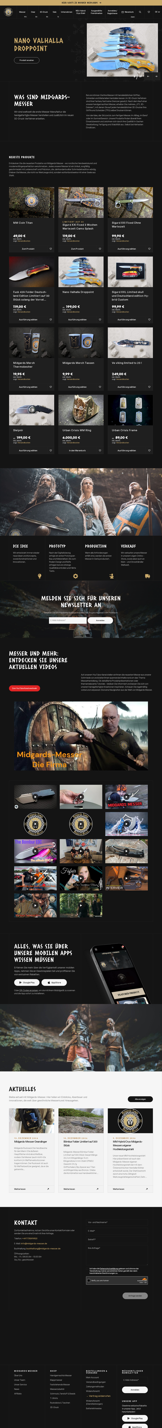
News (16, 1389)
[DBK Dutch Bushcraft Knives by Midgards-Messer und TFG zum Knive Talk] (81, 851)
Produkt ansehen (27, 64)
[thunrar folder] (35, 797)
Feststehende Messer (60, 1384)
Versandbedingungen (96, 1382)
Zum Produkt (28, 249)
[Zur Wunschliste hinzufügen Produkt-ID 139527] (50, 450)
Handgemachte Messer (61, 1375)
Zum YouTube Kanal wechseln (24, 688)
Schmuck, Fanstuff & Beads (62, 1393)
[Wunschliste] (148, 12)
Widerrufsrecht (93, 1391)
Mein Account (92, 1377)
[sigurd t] (81, 797)
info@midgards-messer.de (34, 1243)
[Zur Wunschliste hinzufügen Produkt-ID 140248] (149, 248)
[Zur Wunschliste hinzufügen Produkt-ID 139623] (149, 386)
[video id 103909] (35, 824)
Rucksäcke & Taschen (60, 1402)
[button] (157, 12)
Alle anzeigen (140, 1099)
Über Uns (18, 1375)
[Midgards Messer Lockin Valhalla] (126, 851)
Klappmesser (56, 1380)
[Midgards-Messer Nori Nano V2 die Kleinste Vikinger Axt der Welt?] (126, 824)
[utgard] (126, 797)
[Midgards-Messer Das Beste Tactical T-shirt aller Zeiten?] (35, 905)
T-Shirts (54, 1398)
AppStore (56, 982)
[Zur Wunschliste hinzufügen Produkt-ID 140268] (50, 248)
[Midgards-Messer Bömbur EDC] (35, 851)
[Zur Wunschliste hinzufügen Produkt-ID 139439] (100, 450)
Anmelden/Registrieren (112, 12)
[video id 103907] (81, 824)
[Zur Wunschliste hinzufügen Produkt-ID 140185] (50, 319)
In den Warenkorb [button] (77, 450)
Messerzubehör (57, 1389)
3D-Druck (54, 1407)
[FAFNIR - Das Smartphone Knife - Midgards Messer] (81, 878)
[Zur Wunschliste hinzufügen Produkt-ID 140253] (100, 248)
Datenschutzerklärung (109, 1269)
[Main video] (81, 735)
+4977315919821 (29, 1238)
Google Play (29, 982)
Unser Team (19, 1380)
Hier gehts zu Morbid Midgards (80, 2)
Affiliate (18, 1393)
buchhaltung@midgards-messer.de (43, 1248)
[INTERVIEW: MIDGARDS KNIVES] (126, 878)
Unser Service (20, 1384)
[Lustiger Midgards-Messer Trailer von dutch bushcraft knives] (81, 905)
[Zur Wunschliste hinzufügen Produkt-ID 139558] (100, 319)
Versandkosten (23, 241)
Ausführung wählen (127, 249)
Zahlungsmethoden (95, 1386)
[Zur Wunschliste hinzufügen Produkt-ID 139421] (149, 450)
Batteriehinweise (94, 1408)
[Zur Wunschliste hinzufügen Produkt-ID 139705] (100, 386)
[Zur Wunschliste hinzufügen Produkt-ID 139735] (50, 386)
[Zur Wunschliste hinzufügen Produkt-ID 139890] (149, 319)
